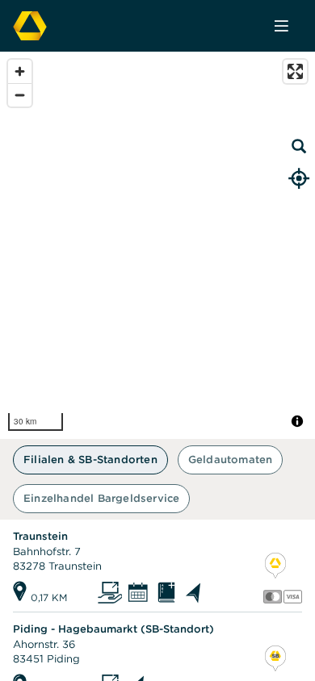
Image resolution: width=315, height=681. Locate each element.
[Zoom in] (20, 71)
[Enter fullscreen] (295, 71)
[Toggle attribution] (297, 421)
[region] (157, 245)
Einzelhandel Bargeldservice (101, 498)
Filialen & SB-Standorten (90, 459)
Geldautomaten (230, 459)
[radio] (90, 459)
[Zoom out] (20, 95)
